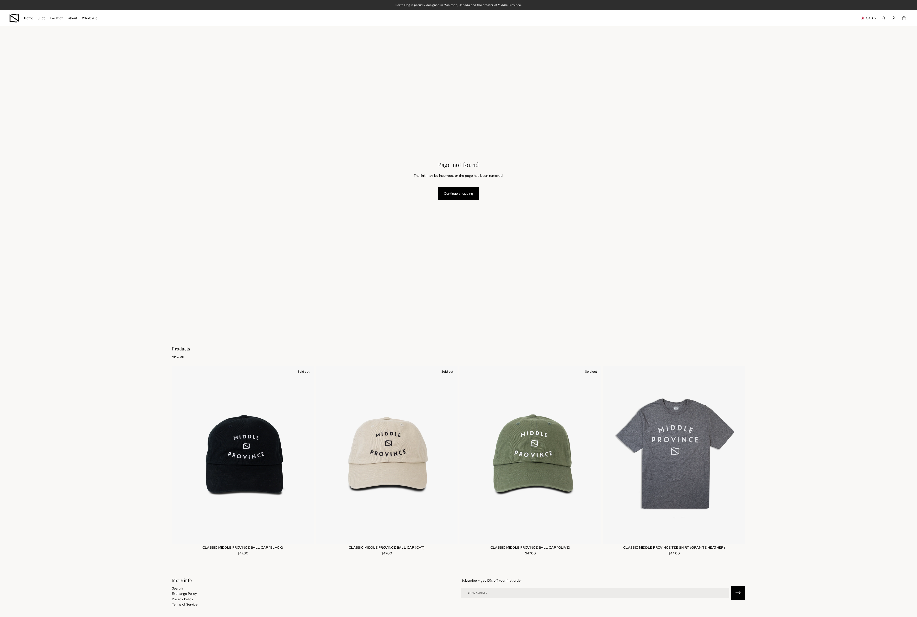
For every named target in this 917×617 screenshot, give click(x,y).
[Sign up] (738, 593)
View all (178, 357)
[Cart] (904, 18)
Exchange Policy (184, 593)
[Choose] (737, 536)
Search (177, 588)
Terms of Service (184, 604)
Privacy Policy (182, 599)
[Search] (883, 18)
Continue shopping (458, 193)
